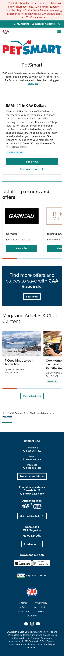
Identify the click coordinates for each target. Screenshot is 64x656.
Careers (40, 611)
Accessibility (40, 607)
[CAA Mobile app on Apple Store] (23, 562)
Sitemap (23, 602)
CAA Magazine (32, 530)
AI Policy (23, 607)
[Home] (5, 31)
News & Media (32, 535)
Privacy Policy (40, 602)
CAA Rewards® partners (42, 413)
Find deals (32, 296)
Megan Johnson (16, 369)
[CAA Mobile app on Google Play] (41, 562)
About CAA (23, 611)
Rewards (52, 381)
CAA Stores (32, 615)
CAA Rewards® (18, 413)
